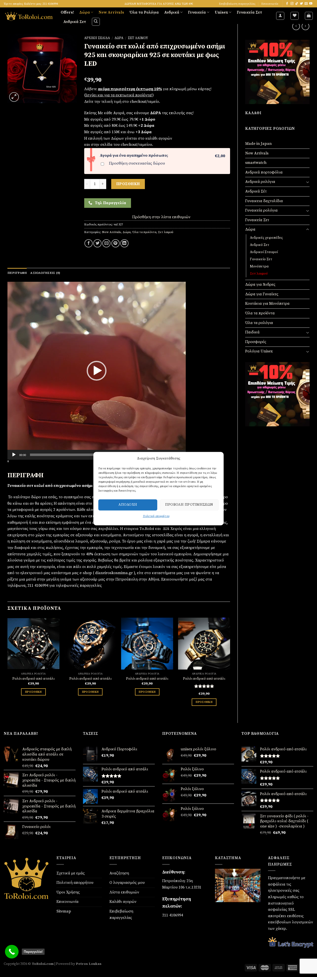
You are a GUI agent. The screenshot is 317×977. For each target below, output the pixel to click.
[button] (96, 371)
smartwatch (255, 162)
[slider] (92, 455)
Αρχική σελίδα (97, 38)
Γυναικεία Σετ (249, 12)
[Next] (230, 666)
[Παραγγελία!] (12, 951)
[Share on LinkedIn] (124, 243)
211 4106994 (172, 915)
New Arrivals (111, 12)
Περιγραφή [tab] (17, 273)
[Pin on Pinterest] (115, 243)
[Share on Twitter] (97, 243)
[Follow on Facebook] (287, 3)
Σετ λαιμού (259, 273)
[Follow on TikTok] (296, 3)
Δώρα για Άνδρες (260, 284)
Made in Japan (258, 143)
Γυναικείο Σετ (261, 259)
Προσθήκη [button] (33, 692)
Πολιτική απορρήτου (156, 516)
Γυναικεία (197, 12)
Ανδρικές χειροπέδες (266, 238)
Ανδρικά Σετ (74, 21)
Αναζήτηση (119, 873)
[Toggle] (308, 182)
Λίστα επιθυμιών (124, 892)
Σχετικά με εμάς (70, 873)
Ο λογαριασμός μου (127, 882)
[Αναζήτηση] (96, 22)
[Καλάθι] (309, 16)
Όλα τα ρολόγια (259, 322)
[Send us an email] (306, 3)
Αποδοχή (127, 504)
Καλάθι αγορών (122, 901)
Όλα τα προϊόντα (260, 313)
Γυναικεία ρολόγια (261, 210)
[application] (96, 371)
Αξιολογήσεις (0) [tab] (45, 273)
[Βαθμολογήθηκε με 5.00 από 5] (204, 686)
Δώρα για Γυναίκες (261, 294)
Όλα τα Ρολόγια (144, 12)
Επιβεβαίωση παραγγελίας (237, 4)
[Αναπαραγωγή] (13, 454)
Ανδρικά (171, 12)
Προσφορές (255, 341)
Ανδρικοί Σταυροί (264, 252)
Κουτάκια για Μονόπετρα (267, 303)
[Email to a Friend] (106, 243)
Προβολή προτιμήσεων (189, 504)
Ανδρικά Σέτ (256, 191)
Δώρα (84, 12)
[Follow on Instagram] (292, 3)
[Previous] (7, 666)
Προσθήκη (128, 183)
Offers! (67, 12)
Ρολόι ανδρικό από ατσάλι (33, 678)
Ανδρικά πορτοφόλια (264, 172)
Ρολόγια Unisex (259, 351)
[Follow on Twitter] (301, 3)
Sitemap (63, 911)
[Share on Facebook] (88, 243)
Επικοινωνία (269, 4)
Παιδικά (252, 332)
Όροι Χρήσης (68, 892)
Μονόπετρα (259, 266)
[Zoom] (14, 97)
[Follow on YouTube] (310, 3)
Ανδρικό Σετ (259, 245)
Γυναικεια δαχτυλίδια (264, 200)
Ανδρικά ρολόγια (260, 181)
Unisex (221, 12)
